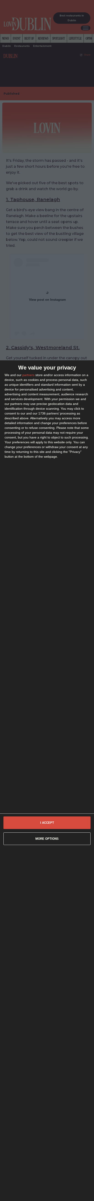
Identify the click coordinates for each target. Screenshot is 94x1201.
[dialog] (47, 780)
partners (28, 375)
